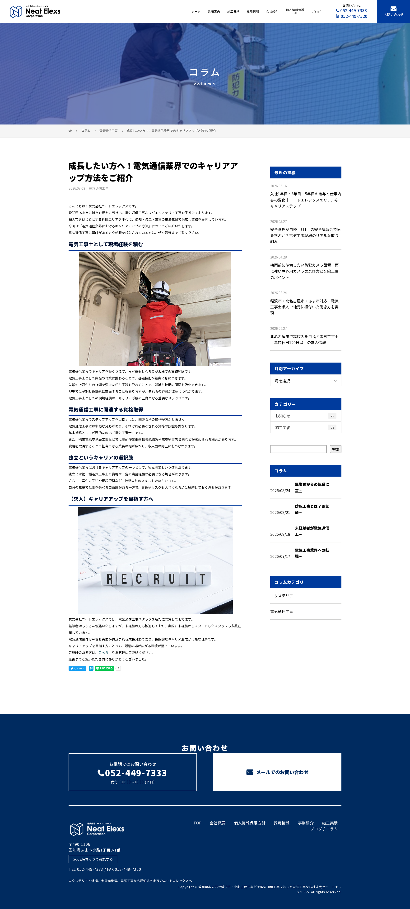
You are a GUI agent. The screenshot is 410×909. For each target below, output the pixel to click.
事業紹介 (306, 823)
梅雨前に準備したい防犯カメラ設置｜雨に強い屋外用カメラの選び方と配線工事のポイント (304, 271)
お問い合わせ (394, 14)
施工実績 (233, 11)
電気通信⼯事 (108, 130)
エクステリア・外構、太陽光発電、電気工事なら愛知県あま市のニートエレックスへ (130, 880)
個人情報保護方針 (295, 11)
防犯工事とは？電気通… (312, 509)
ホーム (196, 11)
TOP (197, 823)
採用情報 (253, 11)
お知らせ (304, 416)
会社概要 (218, 823)
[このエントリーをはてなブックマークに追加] (91, 668)
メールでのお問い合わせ (281, 772)
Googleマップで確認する (93, 859)
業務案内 (214, 11)
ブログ (316, 11)
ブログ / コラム (324, 829)
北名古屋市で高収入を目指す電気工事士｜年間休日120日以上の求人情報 (304, 339)
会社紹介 (272, 11)
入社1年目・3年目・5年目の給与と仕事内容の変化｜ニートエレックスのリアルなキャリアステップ (305, 200)
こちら (103, 652)
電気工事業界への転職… (312, 553)
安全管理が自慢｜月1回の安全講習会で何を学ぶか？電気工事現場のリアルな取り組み (305, 235)
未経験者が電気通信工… (312, 531)
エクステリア (281, 595)
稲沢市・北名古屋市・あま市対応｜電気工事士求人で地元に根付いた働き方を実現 (304, 307)
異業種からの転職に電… (312, 487)
